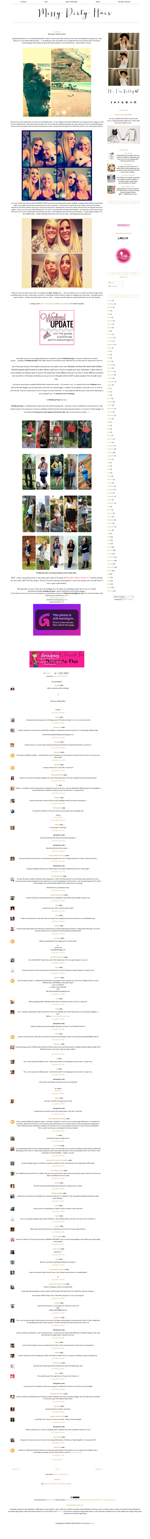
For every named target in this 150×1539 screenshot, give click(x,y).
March (109, 317)
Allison (57, 1183)
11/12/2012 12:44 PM (58, 953)
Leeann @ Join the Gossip (57, 1284)
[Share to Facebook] (65, 673)
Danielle (57, 742)
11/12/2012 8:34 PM (58, 1244)
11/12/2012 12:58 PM (58, 963)
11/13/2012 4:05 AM (58, 1255)
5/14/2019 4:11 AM (58, 1455)
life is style (57, 1249)
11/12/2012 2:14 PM (58, 1019)
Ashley (57, 1098)
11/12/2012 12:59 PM (58, 973)
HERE (66, 595)
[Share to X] (63, 673)
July (108, 351)
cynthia (57, 1226)
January (109, 300)
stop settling (128, 153)
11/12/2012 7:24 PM (58, 1178)
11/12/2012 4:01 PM (58, 1104)
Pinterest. (60, 1511)
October (109, 307)
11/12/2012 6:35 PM (58, 1166)
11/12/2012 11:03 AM (58, 861)
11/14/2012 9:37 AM (58, 1369)
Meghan (57, 798)
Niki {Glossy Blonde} (57, 1394)
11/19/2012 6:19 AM (58, 1443)
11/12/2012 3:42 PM (58, 1054)
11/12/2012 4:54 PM (58, 1131)
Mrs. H (57, 1373)
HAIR (46, 2)
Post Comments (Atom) (61, 1474)
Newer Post (15, 1469)
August (109, 328)
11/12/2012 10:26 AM (58, 803)
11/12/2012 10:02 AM (58, 737)
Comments (113, 286)
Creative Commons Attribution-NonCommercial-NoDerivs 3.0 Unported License (91, 1500)
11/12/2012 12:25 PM (58, 934)
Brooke (57, 685)
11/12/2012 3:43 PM (58, 1064)
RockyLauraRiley (57, 1193)
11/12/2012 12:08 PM (58, 921)
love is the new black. (123, 115)
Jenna (57, 717)
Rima (57, 1206)
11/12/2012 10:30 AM (58, 820)
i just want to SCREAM (128, 175)
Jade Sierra (57, 1044)
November (110, 304)
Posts (112, 283)
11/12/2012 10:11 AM (58, 760)
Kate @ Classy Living (57, 895)
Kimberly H (57, 1317)
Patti (57, 1034)
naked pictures (128, 164)
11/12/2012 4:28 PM (58, 1114)
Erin (57, 785)
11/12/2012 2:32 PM (58, 1029)
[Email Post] (55, 673)
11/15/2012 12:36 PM (58, 1389)
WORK (98, 2)
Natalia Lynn (57, 1363)
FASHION (23, 2)
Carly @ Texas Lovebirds (57, 1269)
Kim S (57, 967)
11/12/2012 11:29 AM (58, 890)
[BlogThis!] (61, 673)
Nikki (57, 1009)
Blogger (92, 1523)
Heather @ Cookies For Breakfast (57, 1160)
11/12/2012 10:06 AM (58, 748)
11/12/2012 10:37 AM (58, 830)
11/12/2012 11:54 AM (58, 911)
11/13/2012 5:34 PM (58, 1325)
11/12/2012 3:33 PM (58, 1040)
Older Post (98, 1469)
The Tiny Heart (58, 817)
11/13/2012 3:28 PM (58, 1313)
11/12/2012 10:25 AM (58, 793)
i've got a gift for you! (128, 186)
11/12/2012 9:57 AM (58, 723)
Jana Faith (57, 1146)
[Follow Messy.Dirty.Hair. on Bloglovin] (123, 226)
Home (57, 1469)
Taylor (57, 1216)
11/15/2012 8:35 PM (58, 1412)
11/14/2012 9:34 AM (58, 1358)
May (108, 314)
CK (57, 1059)
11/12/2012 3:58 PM (58, 1094)
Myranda (57, 1406)
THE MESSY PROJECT (124, 2)
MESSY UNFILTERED (71, 2)
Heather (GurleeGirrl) (57, 1416)
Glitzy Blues (58, 1091)
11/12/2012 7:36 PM (58, 1201)
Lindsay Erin (57, 727)
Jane (57, 999)
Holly (57, 1259)
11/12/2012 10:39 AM (58, 841)
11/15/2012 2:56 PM (58, 1402)
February (110, 321)
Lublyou (57, 1303)
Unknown (57, 752)
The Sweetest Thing (57, 1170)
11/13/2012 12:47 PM (58, 1298)
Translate (129, 599)
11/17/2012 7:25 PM (58, 1432)
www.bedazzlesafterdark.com (60, 1016)
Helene (57, 825)
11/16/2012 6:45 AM (58, 1422)
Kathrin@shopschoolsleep (57, 1119)
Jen (57, 1135)
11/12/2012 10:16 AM (58, 781)
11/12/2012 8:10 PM (58, 1222)
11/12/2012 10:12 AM (58, 770)
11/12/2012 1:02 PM (58, 1004)
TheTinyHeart (57, 808)
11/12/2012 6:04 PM (58, 1141)
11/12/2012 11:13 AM (58, 872)
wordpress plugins (76, 1452)
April (108, 395)
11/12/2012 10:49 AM (58, 851)
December (110, 338)
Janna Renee (57, 1437)
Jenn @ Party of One (57, 957)
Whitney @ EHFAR (57, 775)
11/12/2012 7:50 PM (58, 1211)
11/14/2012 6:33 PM (58, 1379)
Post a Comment (57, 1460)
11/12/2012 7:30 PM (58, 1189)
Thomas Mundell (57, 876)
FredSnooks (57, 1447)
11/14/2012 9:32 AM (58, 1348)
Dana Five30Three (64, 304)
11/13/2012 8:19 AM (58, 1280)
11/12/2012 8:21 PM (58, 1232)
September (110, 344)
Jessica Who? (57, 1236)
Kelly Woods (50, 1500)
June (108, 311)
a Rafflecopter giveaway (56, 598)
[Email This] (59, 673)
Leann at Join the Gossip (48, 304)
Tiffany (57, 1342)
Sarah (57, 915)
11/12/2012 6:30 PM (58, 1156)
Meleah (57, 926)
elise (57, 905)
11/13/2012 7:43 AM (58, 1265)
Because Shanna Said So (57, 855)
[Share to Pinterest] (67, 673)
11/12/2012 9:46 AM (58, 713)
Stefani (57, 1353)
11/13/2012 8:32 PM (58, 1338)
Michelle (57, 765)
